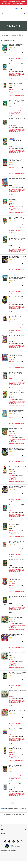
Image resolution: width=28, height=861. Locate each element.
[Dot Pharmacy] (16, 846)
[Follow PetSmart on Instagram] (9, 841)
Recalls (2, 852)
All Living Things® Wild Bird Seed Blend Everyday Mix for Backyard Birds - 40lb (17, 240)
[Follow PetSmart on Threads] (14, 841)
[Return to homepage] (15, 9)
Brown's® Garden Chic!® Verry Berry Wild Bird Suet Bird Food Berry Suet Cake (17, 654)
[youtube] (22, 841)
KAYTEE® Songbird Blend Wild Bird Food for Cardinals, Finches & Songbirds (16, 316)
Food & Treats (7, 18)
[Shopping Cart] (24, 9)
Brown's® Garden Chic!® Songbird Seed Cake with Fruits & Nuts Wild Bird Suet (17, 710)
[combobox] (13, 13)
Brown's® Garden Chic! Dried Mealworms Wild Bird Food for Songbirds (15, 430)
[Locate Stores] (21, 9)
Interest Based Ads (4, 859)
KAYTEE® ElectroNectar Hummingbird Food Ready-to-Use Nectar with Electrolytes (17, 468)
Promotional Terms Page (18, 821)
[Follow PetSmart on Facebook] (5, 841)
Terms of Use (3, 854)
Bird (2, 18)
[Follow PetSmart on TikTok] (18, 841)
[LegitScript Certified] (7, 846)
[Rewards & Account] (7, 9)
